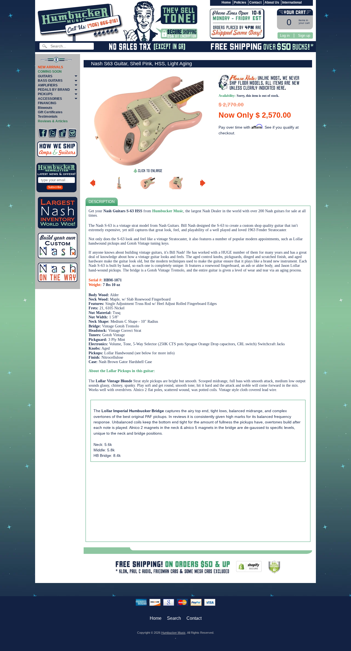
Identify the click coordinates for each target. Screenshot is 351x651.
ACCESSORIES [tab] (50, 99)
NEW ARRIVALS (50, 67)
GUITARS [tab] (45, 76)
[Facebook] (42, 133)
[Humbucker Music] (81, 21)
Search (174, 618)
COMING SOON (50, 71)
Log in (285, 35)
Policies (240, 2)
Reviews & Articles (53, 121)
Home (226, 2)
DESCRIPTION (102, 202)
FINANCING (47, 103)
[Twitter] (52, 133)
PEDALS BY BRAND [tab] (54, 90)
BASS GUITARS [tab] (50, 81)
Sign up (304, 35)
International (292, 2)
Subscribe (54, 187)
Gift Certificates (50, 112)
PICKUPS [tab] (45, 94)
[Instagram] (72, 133)
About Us (272, 2)
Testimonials (48, 116)
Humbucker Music (173, 632)
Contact (255, 2)
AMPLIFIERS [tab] (48, 85)
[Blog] (62, 133)
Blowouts (45, 108)
